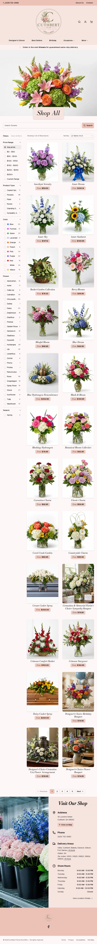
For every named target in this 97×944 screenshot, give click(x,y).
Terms (63, 940)
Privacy (71, 940)
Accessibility (80, 940)
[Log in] (85, 21)
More (84, 40)
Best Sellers (37, 40)
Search (89, 125)
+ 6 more (71, 850)
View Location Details (81, 898)
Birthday (52, 40)
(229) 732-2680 (12, 3)
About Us (80, 3)
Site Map (91, 940)
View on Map (66, 825)
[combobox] (82, 136)
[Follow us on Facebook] (48, 927)
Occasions (68, 40)
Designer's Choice (17, 40)
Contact (89, 3)
